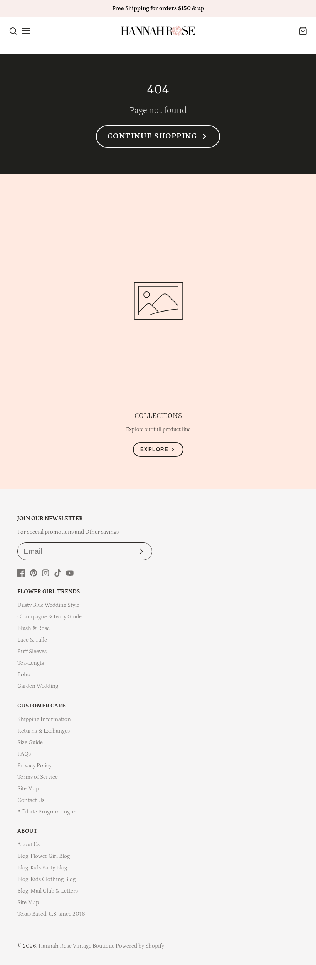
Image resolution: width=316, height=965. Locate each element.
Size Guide (30, 742)
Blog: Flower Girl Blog (43, 856)
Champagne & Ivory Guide (49, 616)
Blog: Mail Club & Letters (47, 891)
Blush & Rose (33, 628)
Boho (23, 674)
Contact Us (30, 800)
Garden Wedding (37, 686)
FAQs (24, 754)
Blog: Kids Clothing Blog (46, 879)
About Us (28, 844)
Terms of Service (37, 777)
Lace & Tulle (32, 640)
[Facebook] (21, 573)
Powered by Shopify (140, 946)
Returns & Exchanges (43, 731)
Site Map (28, 788)
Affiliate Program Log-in (47, 811)
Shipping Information (44, 719)
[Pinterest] (33, 573)
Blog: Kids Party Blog (42, 867)
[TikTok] (58, 573)
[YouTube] (70, 573)
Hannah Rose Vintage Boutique (76, 946)
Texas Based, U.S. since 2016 (51, 914)
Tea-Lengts (30, 663)
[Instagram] (45, 573)
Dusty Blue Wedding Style (48, 605)
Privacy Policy (34, 765)
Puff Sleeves (32, 651)
